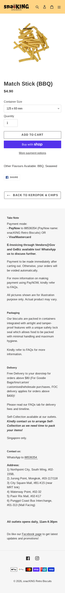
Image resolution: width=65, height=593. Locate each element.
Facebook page (32, 534)
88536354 (31, 457)
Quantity (9, 116)
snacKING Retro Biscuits (37, 581)
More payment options (32, 153)
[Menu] (59, 7)
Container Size (13, 101)
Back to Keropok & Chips (35, 195)
